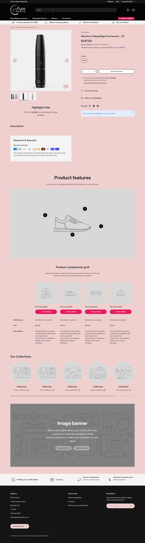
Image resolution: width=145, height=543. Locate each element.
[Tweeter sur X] (90, 106)
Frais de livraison (86, 44)
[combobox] (76, 10)
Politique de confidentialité (78, 505)
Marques (110, 1)
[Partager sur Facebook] (94, 106)
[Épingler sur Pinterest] (98, 106)
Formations (66, 18)
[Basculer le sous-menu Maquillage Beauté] (48, 18)
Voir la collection (20, 390)
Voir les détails (46, 312)
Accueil (12, 27)
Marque (54, 18)
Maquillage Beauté (39, 18)
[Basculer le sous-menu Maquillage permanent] (29, 18)
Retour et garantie (74, 498)
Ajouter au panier (117, 71)
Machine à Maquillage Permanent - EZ (27, 27)
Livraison (71, 501)
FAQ (117, 1)
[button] (133, 10)
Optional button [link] (63, 448)
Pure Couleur (85, 32)
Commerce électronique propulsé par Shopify (36, 536)
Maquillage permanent (19, 18)
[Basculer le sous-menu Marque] (59, 18)
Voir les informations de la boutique (95, 83)
